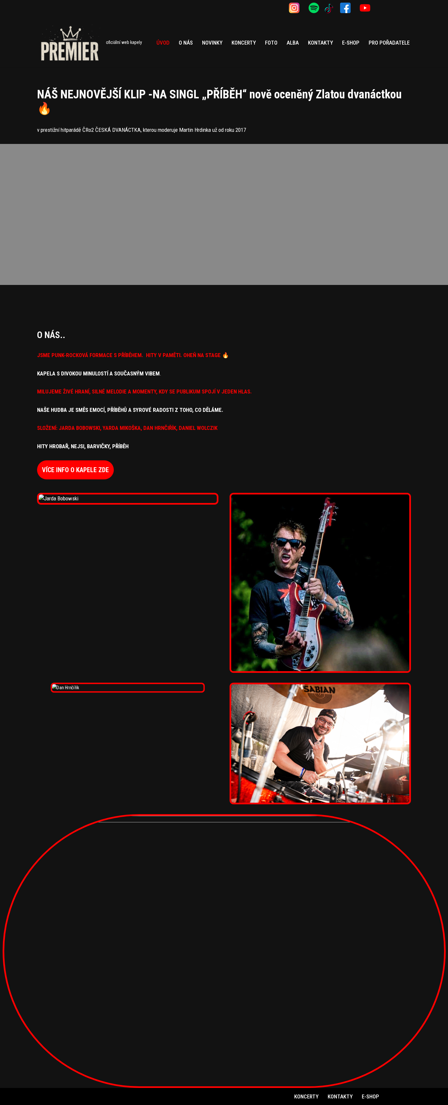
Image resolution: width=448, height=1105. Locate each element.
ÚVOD (163, 42)
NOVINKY (212, 42)
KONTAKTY (320, 42)
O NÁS (186, 42)
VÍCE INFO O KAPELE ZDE (75, 470)
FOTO (271, 42)
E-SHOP (350, 42)
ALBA (293, 42)
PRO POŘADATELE (389, 42)
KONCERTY (244, 42)
